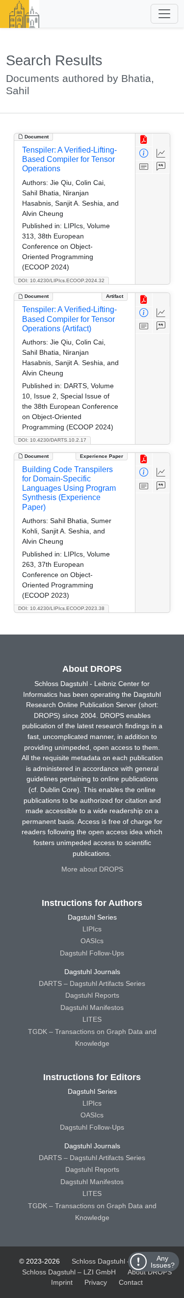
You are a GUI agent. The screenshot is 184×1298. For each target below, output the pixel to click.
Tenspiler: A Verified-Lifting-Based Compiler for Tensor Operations (69, 159)
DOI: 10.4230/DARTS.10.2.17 (52, 440)
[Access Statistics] (161, 153)
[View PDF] (144, 140)
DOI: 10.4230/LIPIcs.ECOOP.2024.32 (61, 280)
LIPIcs (92, 929)
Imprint (62, 1282)
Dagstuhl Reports (92, 995)
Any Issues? (163, 1261)
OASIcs (92, 941)
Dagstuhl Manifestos (92, 1007)
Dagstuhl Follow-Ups (92, 953)
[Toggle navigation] (164, 14)
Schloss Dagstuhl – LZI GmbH (118, 1261)
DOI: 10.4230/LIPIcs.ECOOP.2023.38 (61, 608)
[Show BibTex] (161, 167)
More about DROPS (92, 869)
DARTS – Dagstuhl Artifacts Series (92, 983)
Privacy (95, 1282)
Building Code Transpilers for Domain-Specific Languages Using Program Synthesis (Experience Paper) (69, 488)
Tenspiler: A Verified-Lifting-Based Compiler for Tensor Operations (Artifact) (69, 318)
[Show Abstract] (144, 167)
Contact (131, 1282)
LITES (92, 1019)
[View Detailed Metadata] (144, 153)
